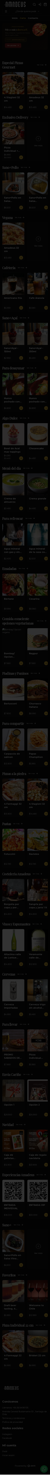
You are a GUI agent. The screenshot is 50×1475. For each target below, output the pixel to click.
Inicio (15, 18)
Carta (23, 18)
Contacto (33, 18)
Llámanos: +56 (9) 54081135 (15, 1407)
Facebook (7, 1438)
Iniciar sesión (8, 1455)
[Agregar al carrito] (21, 107)
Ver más (40, 65)
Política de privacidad (12, 1422)
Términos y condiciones (13, 1418)
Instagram (7, 1434)
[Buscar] (34, 4)
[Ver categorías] (6, 11)
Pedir (4, 1451)
